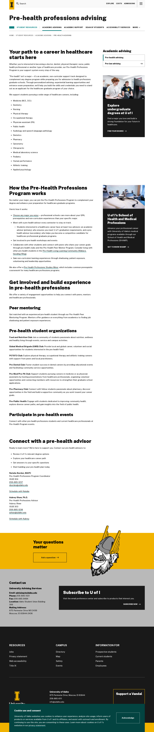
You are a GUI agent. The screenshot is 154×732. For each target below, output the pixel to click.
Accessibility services (118, 27)
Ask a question (48, 557)
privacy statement (37, 725)
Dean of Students (95, 27)
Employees (101, 665)
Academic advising (52, 27)
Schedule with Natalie (19, 491)
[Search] (17, 3)
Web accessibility (18, 661)
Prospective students (106, 652)
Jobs (11, 652)
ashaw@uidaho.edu (17, 512)
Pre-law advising (113, 64)
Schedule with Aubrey (19, 519)
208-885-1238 (16, 509)
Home (11, 35)
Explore (110, 4)
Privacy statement (18, 656)
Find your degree (115, 131)
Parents (99, 661)
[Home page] (11, 4)
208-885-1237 (16, 482)
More (136, 27)
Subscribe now (130, 604)
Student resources (27, 27)
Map (58, 656)
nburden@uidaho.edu (18, 485)
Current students (104, 656)
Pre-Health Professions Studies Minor (41, 267)
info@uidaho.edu (57, 702)
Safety (59, 661)
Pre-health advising (114, 57)
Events (59, 665)
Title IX (12, 665)
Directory (60, 652)
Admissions (129, 4)
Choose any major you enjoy (25, 215)
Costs (119, 4)
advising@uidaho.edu (26, 593)
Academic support (73, 27)
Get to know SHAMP (116, 247)
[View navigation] (141, 3)
